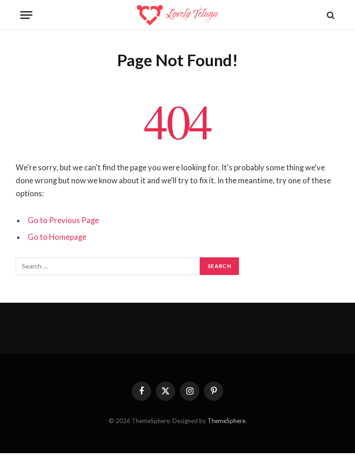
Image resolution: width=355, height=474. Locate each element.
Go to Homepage (57, 237)
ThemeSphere (226, 420)
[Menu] (26, 15)
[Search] (330, 15)
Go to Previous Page (63, 220)
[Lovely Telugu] (177, 15)
